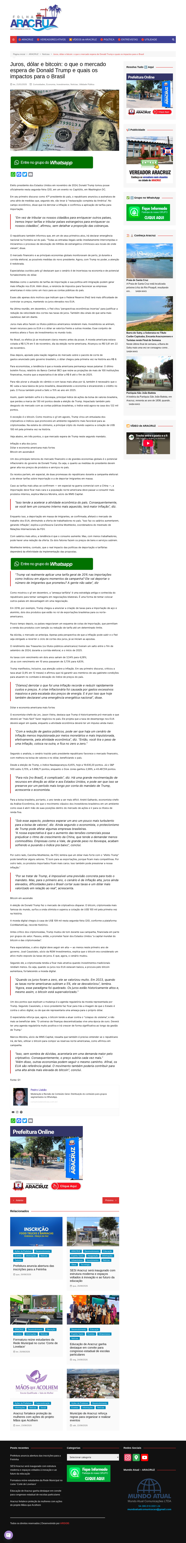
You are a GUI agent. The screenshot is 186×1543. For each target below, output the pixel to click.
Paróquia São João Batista (141, 393)
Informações (31, 1256)
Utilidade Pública (86, 84)
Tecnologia (85, 1265)
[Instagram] (17, 1112)
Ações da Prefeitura (23, 1251)
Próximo (109, 1200)
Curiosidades (39, 84)
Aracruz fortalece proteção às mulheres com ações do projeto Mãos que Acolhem (33, 1417)
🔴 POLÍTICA (107, 39)
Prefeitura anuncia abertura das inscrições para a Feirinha (35, 1457)
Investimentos (63, 84)
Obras (73, 1265)
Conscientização (43, 1403)
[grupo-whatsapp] (52, 162)
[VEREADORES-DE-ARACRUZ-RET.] (149, 159)
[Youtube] (13, 1112)
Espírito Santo (77, 1256)
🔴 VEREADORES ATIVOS (51, 39)
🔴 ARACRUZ (25, 39)
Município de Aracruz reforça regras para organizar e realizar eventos (90, 1417)
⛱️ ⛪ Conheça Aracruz (141, 235)
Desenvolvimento (43, 1251)
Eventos (18, 1256)
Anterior (19, 1200)
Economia (50, 84)
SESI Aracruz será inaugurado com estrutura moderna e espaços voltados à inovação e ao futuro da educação (33, 1470)
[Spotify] (21, 1112)
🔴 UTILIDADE (149, 39)
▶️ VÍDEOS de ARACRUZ (83, 39)
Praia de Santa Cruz (137, 280)
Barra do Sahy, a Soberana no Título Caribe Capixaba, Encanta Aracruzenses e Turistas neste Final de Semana (149, 336)
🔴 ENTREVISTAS (128, 39)
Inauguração (93, 1256)
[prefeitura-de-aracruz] (46, 1158)
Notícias (74, 84)
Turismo (18, 1260)
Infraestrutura (77, 1260)
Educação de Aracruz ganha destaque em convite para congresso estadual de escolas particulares (35, 1493)
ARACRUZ (75, 1251)
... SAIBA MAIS (138, 291)
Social (43, 1408)
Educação (107, 1251)
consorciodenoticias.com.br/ (44, 1101)
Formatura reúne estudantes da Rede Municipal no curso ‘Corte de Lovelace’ (35, 1343)
